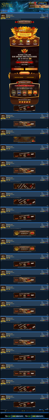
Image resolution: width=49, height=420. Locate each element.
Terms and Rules (47, 419)
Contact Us (43, 418)
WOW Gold (30, 111)
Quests (25, 111)
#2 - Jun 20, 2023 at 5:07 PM (3, 113)
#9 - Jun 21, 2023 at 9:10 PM (3, 222)
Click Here (47, 131)
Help (44, 418)
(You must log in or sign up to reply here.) (4, 409)
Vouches (19, 126)
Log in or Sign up (46, 0)
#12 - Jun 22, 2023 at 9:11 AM (3, 269)
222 (46, 409)
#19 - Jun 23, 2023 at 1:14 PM (3, 378)
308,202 (47, 14)
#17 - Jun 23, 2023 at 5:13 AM (3, 347)
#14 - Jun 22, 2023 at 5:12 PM (3, 300)
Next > (47, 409)
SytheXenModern (2, 418)
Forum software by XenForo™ (4, 419)
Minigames (28, 111)
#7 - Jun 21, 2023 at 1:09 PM (3, 191)
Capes (24, 111)
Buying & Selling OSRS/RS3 (20, 111)
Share (47, 143)
